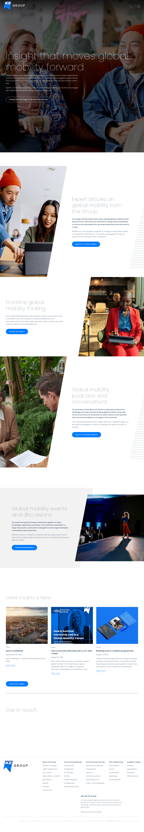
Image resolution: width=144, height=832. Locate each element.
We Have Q (47, 780)
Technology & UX (92, 780)
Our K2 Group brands (73, 762)
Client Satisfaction (50, 769)
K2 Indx (67, 776)
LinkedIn (118, 821)
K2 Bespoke (68, 769)
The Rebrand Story (71, 787)
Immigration (91, 769)
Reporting (113, 776)
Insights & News (134, 762)
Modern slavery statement (95, 821)
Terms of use (79, 821)
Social (111, 769)
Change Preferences (67, 821)
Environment (114, 765)
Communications (93, 776)
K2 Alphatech (69, 783)
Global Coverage (50, 765)
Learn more (10, 665)
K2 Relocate (69, 765)
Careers (46, 787)
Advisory (89, 772)
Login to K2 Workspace (95, 783)
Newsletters (132, 769)
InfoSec (46, 783)
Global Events (132, 776)
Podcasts (131, 772)
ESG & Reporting (116, 762)
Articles (130, 765)
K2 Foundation (115, 780)
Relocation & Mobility (94, 765)
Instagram (128, 821)
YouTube (137, 821)
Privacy (48, 821)
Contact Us (47, 790)
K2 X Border (68, 772)
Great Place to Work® (51, 776)
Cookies (55, 821)
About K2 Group (49, 762)
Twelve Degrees (70, 780)
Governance (114, 772)
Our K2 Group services (95, 762)
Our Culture (47, 772)
